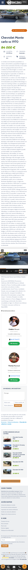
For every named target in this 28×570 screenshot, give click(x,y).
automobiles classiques (13, 491)
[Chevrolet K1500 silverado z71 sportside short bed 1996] (7, 454)
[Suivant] (11, 271)
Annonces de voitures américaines (9, 507)
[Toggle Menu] (2, 2)
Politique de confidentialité (7, 530)
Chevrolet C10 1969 (18, 469)
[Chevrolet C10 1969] (7, 471)
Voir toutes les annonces (10, 481)
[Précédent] (3, 271)
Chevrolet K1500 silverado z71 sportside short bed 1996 (19, 454)
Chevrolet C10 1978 (18, 462)
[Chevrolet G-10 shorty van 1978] (7, 447)
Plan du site (3, 526)
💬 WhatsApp (14, 343)
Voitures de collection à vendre (8, 505)
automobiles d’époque (7, 496)
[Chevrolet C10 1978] (7, 463)
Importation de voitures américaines (9, 509)
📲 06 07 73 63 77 (14, 339)
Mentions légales (5, 528)
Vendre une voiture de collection (8, 512)
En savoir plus (23, 559)
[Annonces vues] (3, 566)
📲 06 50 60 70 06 (14, 376)
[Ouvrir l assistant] (24, 566)
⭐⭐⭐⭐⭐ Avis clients (8, 557)
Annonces (3, 422)
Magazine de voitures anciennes (8, 514)
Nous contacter (4, 523)
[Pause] (7, 271)
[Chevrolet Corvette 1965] (7, 439)
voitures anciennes (11, 493)
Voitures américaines (13, 422)
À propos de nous (5, 521)
